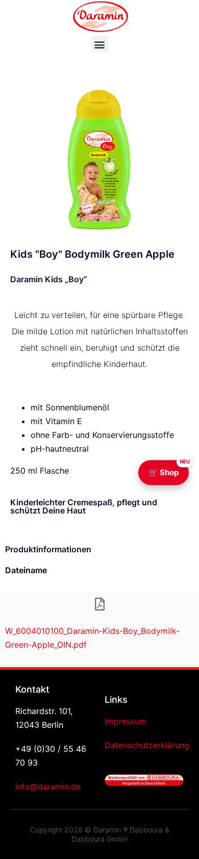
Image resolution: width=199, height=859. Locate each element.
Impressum (125, 721)
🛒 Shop (168, 468)
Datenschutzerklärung (147, 745)
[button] (99, 44)
